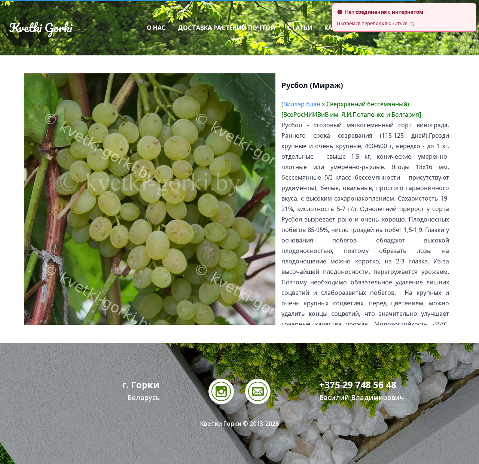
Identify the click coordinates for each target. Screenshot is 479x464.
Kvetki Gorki (40, 27)
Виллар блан (301, 104)
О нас (156, 28)
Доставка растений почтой (226, 28)
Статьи (299, 28)
